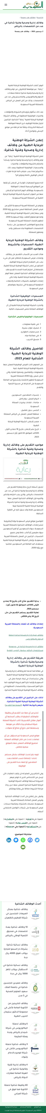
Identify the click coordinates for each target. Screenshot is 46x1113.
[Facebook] (30, 840)
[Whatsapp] (23, 840)
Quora (10, 827)
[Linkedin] (8, 840)
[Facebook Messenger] (16, 840)
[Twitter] (37, 840)
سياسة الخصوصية (11, 1107)
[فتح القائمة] (6, 4)
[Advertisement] (23, 60)
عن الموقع (37, 1107)
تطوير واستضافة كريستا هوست (15, 1110)
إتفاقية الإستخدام (25, 1107)
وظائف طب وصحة (22, 32)
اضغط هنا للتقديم (13, 705)
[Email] (23, 847)
